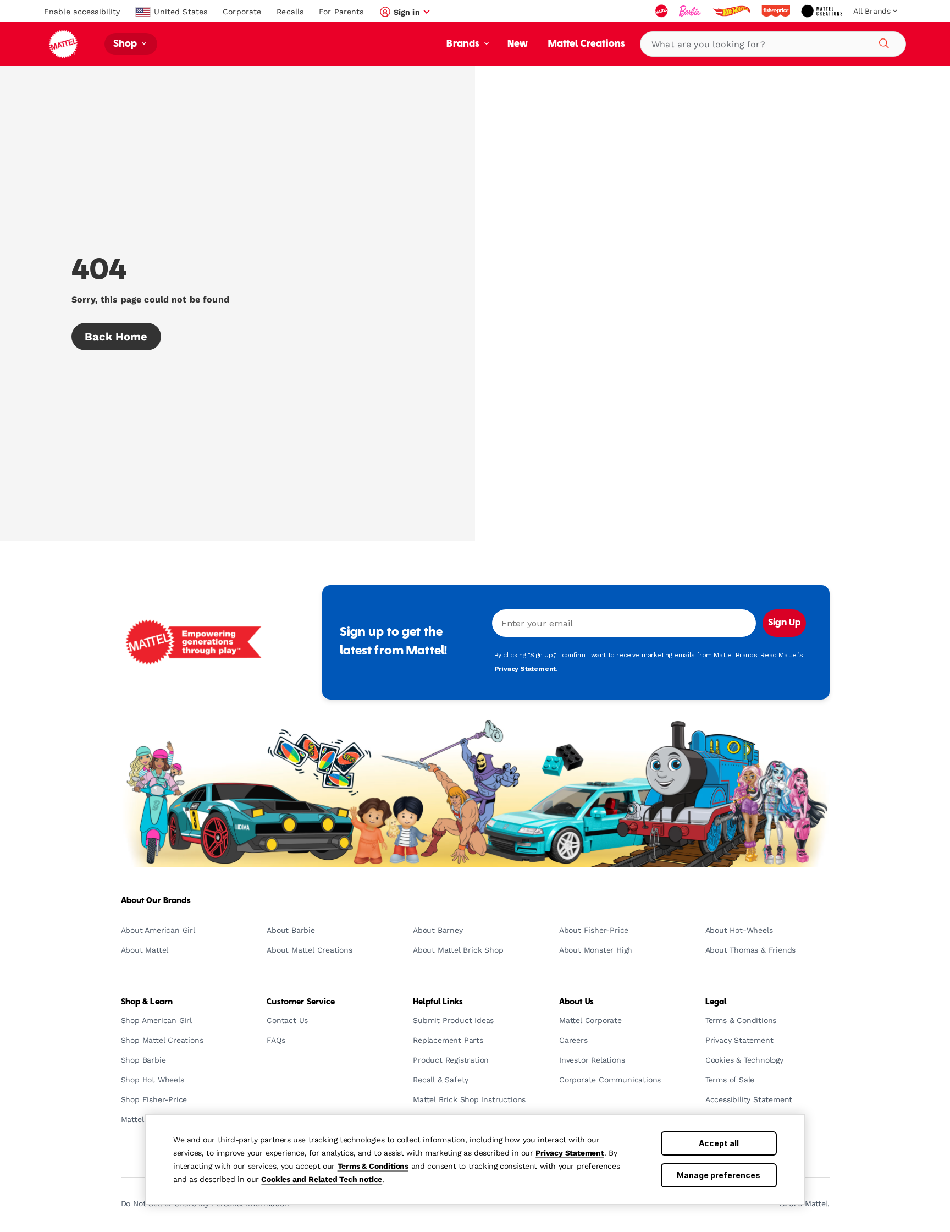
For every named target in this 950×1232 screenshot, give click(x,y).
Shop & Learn (147, 1002)
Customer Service (301, 1002)
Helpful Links (438, 1002)
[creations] (823, 11)
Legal (716, 1002)
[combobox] (773, 44)
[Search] (882, 42)
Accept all (719, 1143)
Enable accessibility (82, 11)
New (517, 44)
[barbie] (691, 11)
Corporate (242, 11)
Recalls (290, 11)
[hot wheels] (732, 11)
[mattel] (662, 11)
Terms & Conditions (373, 1166)
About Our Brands (156, 901)
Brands (464, 44)
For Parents (341, 11)
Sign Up (784, 623)
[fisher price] (777, 11)
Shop (126, 44)
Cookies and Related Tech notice (321, 1179)
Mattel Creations (587, 44)
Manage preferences (718, 1175)
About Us (576, 1002)
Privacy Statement (569, 1152)
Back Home (116, 336)
